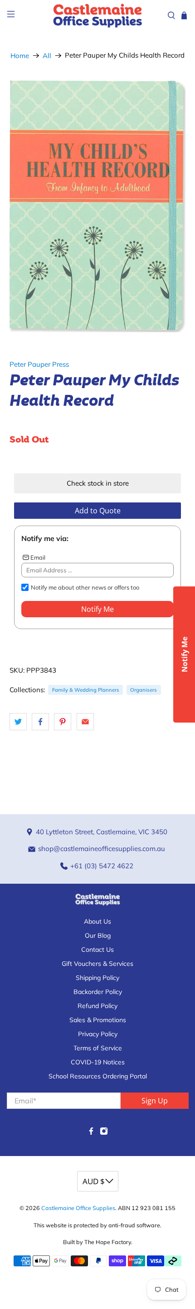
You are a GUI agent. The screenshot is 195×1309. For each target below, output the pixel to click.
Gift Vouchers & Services (97, 964)
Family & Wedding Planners (85, 690)
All (47, 55)
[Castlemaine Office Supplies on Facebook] (91, 1133)
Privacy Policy (97, 1034)
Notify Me (97, 609)
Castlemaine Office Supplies (78, 1207)
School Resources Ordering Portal (98, 1076)
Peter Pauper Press (39, 364)
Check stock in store (98, 483)
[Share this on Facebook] (40, 721)
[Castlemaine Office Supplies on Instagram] (104, 1133)
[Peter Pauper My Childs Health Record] (98, 206)
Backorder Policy (97, 992)
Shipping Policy (97, 978)
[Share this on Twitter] (18, 721)
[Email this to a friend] (85, 721)
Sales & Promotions (97, 1020)
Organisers (143, 690)
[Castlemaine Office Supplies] (97, 15)
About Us (97, 921)
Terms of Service (97, 1048)
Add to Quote (98, 511)
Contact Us (97, 949)
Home (19, 55)
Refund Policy (97, 1006)
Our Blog (98, 935)
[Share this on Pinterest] (62, 721)
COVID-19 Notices (98, 1062)
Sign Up (154, 1101)
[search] (171, 15)
